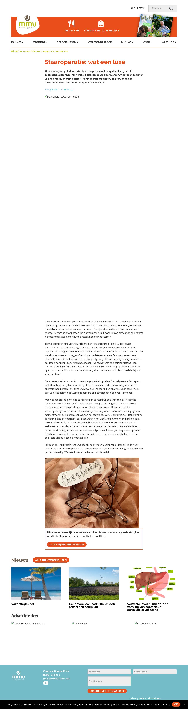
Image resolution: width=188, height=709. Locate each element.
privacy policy (138, 698)
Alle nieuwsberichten (51, 560)
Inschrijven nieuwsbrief (66, 544)
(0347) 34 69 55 (51, 674)
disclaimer (154, 698)
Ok (176, 704)
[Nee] (184, 704)
